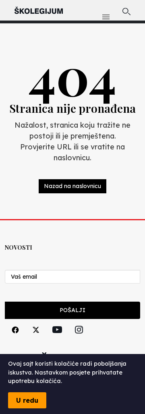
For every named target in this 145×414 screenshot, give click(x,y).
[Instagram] (78, 339)
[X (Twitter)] (36, 339)
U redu (27, 400)
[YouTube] (57, 338)
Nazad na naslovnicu (72, 186)
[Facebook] (15, 339)
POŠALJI (72, 310)
